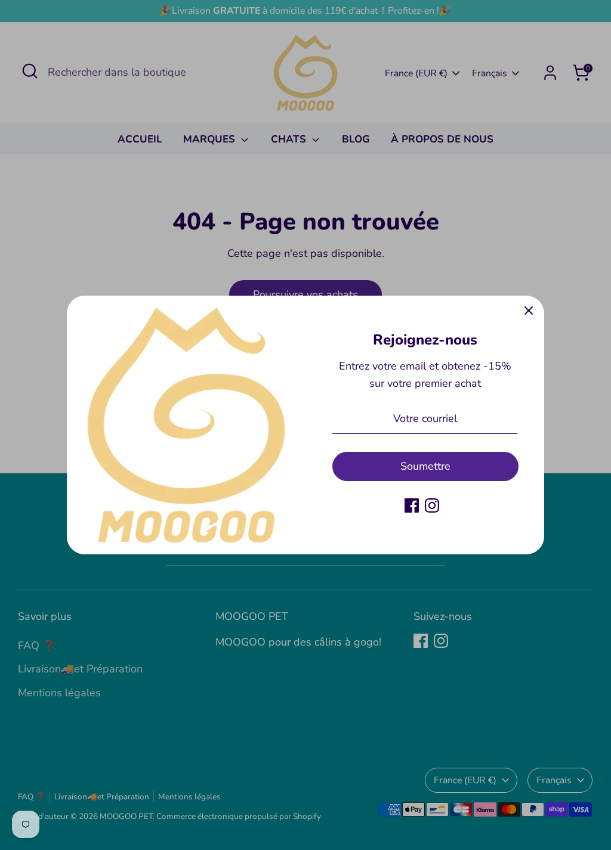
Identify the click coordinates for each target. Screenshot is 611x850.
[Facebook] (412, 505)
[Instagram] (432, 505)
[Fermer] (529, 311)
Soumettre (425, 466)
